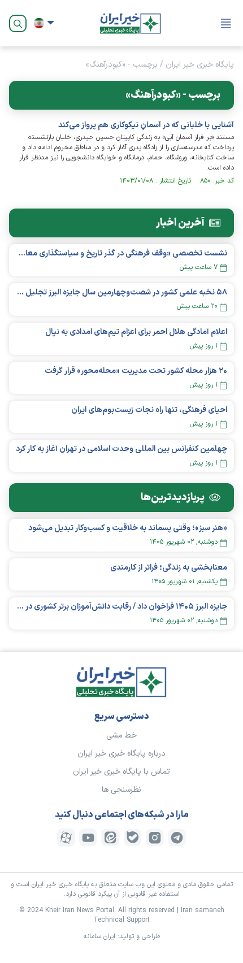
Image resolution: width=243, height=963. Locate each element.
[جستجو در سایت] (18, 23)
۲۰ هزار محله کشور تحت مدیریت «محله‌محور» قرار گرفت (136, 371)
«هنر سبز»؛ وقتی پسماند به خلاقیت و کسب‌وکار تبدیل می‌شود (127, 528)
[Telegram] (177, 837)
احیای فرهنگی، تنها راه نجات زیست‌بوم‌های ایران (149, 410)
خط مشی (121, 735)
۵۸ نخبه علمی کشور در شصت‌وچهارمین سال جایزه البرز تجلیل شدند (121, 292)
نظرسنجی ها (121, 790)
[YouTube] (88, 837)
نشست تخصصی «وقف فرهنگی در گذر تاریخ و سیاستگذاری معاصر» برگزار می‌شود (121, 253)
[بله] (133, 837)
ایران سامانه (99, 936)
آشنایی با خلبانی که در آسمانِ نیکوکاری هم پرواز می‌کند (146, 125)
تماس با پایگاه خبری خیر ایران (121, 772)
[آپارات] (66, 837)
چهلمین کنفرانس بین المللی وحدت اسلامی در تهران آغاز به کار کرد (121, 449)
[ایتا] (110, 837)
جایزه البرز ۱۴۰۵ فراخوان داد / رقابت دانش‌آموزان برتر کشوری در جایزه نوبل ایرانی (121, 607)
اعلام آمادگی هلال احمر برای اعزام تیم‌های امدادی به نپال (136, 332)
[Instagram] (155, 837)
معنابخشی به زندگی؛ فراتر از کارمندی (168, 568)
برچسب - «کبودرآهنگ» (122, 65)
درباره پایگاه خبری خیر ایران (121, 754)
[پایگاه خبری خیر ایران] (130, 23)
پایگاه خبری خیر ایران (200, 65)
